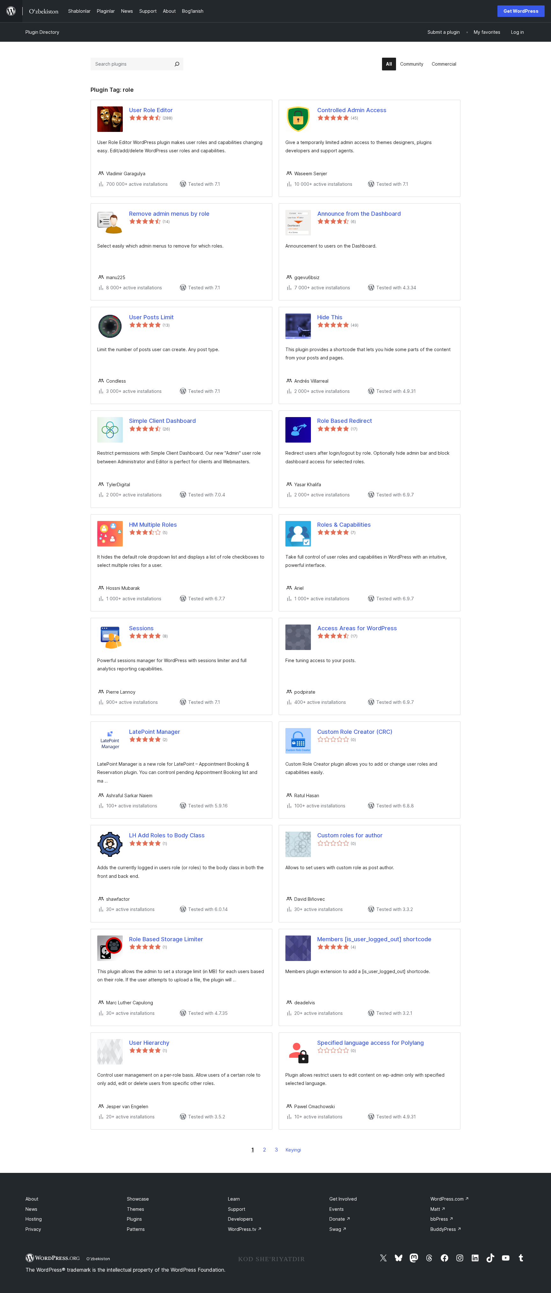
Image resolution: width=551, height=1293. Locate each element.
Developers (240, 1219)
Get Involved (343, 1199)
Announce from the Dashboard (359, 213)
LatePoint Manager (154, 731)
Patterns (136, 1229)
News (31, 1209)
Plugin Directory (42, 32)
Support (236, 1209)
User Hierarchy (149, 1042)
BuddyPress (445, 1229)
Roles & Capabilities (344, 524)
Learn (234, 1199)
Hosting (34, 1219)
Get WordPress (521, 11)
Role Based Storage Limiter (166, 939)
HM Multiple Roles (153, 524)
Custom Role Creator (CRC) (355, 731)
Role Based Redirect (344, 420)
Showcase (138, 1199)
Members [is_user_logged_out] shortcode (374, 939)
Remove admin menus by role (169, 213)
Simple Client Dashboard (162, 420)
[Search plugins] (177, 64)
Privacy (33, 1229)
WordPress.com (449, 1199)
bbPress (441, 1219)
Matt (437, 1209)
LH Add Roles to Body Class (167, 835)
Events (336, 1209)
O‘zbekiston (98, 1258)
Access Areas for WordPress (357, 628)
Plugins (134, 1219)
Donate (339, 1219)
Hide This (329, 317)
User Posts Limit (151, 317)
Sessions (141, 628)
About (32, 1199)
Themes (135, 1209)
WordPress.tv (245, 1229)
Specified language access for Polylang (370, 1042)
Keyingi (293, 1149)
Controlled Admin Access (351, 110)
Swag (338, 1229)
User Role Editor (151, 110)
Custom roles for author (350, 835)
